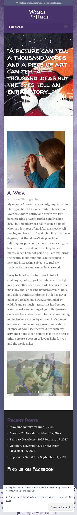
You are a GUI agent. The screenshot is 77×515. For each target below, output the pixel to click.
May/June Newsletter (23, 427)
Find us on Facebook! (30, 469)
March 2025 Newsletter (25, 433)
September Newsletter (24, 457)
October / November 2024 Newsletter (34, 446)
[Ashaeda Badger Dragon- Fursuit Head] (38, 395)
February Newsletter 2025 (27, 439)
